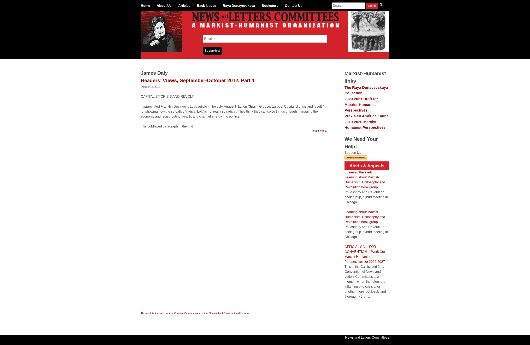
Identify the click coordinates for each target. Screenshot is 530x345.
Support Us (352, 152)
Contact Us (293, 5)
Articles (184, 5)
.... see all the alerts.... (360, 172)
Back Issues (206, 5)
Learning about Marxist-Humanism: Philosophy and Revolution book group (364, 182)
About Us (164, 5)
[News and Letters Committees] (265, 28)
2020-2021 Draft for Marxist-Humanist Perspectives (361, 104)
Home (145, 5)
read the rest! (319, 130)
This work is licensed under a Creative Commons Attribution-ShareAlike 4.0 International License (195, 313)
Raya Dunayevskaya (239, 5)
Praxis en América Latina (366, 116)
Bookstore (270, 5)
